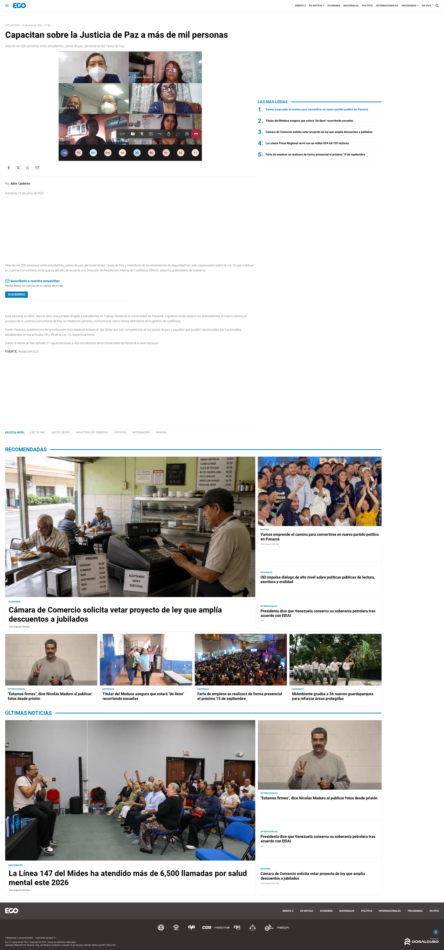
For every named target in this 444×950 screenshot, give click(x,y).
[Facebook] (8, 168)
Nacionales (351, 5)
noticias (120, 432)
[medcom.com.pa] (283, 930)
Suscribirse (16, 294)
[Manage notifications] (436, 932)
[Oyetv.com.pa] (191, 930)
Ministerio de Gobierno (92, 432)
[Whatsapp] (27, 168)
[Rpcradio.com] (237, 930)
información (141, 432)
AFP (262, 620)
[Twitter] (18, 168)
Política (367, 5)
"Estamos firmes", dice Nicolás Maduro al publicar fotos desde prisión (319, 798)
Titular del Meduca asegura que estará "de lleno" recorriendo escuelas (309, 120)
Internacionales (387, 5)
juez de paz (37, 432)
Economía (334, 5)
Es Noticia (315, 5)
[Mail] (37, 168)
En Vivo (426, 5)
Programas (409, 5)
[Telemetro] (161, 930)
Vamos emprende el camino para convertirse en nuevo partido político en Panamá (317, 109)
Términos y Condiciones (19, 938)
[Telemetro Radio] (267, 930)
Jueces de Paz (60, 432)
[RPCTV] (176, 930)
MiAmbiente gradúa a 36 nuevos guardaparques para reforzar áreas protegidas (332, 696)
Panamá (161, 432)
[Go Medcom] (222, 930)
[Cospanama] (206, 930)
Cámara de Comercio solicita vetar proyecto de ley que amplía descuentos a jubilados (319, 132)
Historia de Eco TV (45, 938)
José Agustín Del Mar (19, 626)
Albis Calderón (20, 183)
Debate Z (300, 5)
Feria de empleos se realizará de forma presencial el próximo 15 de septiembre (315, 154)
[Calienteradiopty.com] (252, 930)
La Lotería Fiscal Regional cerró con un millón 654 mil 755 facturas (307, 143)
